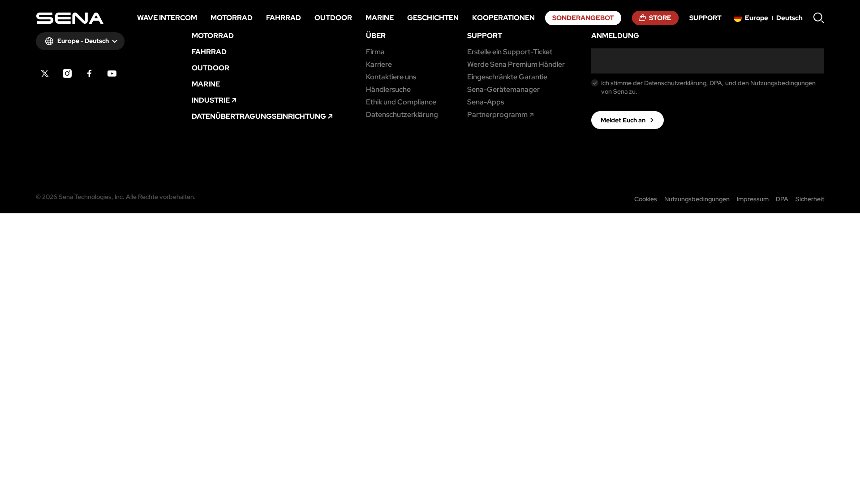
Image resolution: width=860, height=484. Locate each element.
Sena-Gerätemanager (503, 89)
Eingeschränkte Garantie (507, 77)
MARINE (206, 84)
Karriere (379, 64)
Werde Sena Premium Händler (516, 64)
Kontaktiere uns (391, 77)
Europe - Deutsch (83, 41)
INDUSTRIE (211, 100)
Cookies (645, 199)
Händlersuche (388, 89)
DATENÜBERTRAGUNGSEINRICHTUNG (259, 116)
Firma (375, 52)
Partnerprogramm (497, 114)
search (818, 18)
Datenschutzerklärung (402, 114)
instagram (67, 73)
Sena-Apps (485, 102)
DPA (782, 199)
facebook (90, 73)
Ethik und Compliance (401, 102)
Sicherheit (810, 199)
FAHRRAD (209, 52)
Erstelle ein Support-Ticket (509, 52)
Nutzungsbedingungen (697, 199)
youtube (112, 73)
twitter (45, 73)
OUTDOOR (210, 68)
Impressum (753, 199)
